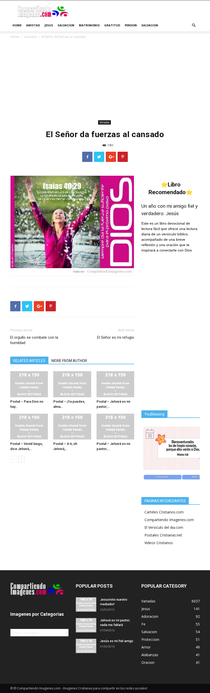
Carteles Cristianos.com (164, 512)
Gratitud (112, 25)
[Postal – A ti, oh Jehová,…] (72, 426)
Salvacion (66, 25)
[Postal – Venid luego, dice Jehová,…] (29, 426)
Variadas (30, 37)
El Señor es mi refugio (115, 337)
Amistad (33, 25)
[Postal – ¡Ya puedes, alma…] (72, 384)
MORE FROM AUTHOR (69, 361)
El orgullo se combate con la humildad (34, 340)
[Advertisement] (105, 80)
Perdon (131, 25)
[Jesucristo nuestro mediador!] (86, 604)
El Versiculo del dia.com (163, 527)
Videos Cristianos (158, 542)
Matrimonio (89, 25)
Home (17, 25)
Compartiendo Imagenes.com (169, 519)
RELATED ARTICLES (29, 361)
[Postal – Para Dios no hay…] (29, 384)
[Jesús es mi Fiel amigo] (86, 646)
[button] (193, 25)
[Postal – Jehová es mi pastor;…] (115, 384)
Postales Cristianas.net (163, 535)
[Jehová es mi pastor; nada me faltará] (86, 625)
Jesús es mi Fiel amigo (116, 641)
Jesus (49, 25)
